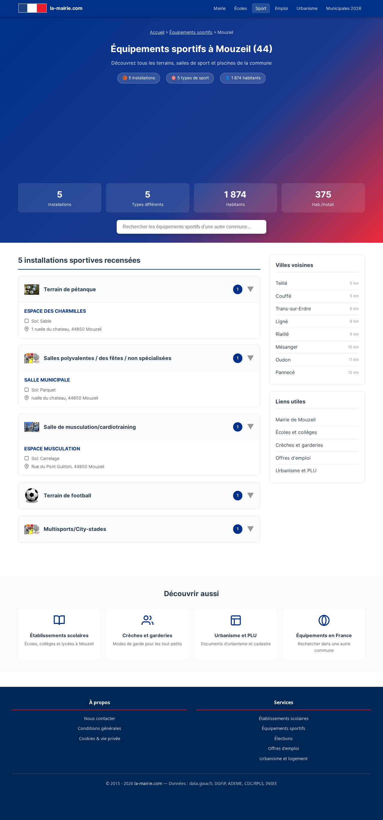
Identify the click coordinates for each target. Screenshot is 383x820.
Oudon (317, 360)
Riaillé (317, 334)
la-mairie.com (148, 783)
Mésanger (317, 347)
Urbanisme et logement (283, 758)
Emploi (281, 8)
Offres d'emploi (293, 458)
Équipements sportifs (190, 32)
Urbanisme (307, 8)
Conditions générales (99, 728)
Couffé (317, 296)
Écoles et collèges (296, 432)
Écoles (240, 8)
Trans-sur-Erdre (317, 309)
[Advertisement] (191, 134)
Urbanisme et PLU (296, 470)
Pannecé (317, 372)
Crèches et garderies (299, 445)
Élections (283, 738)
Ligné (317, 321)
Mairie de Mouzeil (296, 420)
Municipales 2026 (343, 8)
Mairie (220, 8)
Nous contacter (99, 718)
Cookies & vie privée (99, 738)
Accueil (157, 32)
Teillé (317, 283)
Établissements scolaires (283, 718)
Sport (261, 8)
